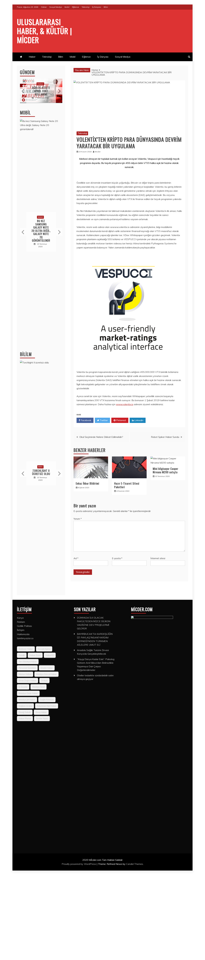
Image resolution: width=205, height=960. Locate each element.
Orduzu (44, 680)
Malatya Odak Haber (28, 693)
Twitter (103, 420)
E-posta (117, 558)
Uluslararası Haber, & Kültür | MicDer (44, 30)
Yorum (78, 518)
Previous (23, 91)
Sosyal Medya (55, 7)
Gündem (27, 72)
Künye (20, 617)
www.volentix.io (124, 404)
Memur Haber (25, 674)
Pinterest (121, 420)
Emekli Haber (47, 668)
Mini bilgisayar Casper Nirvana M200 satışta (165, 470)
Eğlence (75, 7)
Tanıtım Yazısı (42, 718)
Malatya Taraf (38, 687)
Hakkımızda (23, 634)
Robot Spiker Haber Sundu (165, 436)
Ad (76, 558)
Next (59, 91)
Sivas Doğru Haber (27, 680)
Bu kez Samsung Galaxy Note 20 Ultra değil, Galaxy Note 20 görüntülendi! (41, 230)
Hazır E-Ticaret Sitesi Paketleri (126, 485)
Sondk (22, 655)
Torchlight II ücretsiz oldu (41, 472)
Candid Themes (134, 863)
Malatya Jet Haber (27, 699)
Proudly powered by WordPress (79, 863)
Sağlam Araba (25, 706)
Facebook (85, 420)
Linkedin (138, 420)
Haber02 (50, 655)
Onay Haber (41, 712)
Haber (44, 7)
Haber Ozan (35, 655)
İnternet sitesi (158, 558)
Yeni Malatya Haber (28, 661)
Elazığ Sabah (25, 712)
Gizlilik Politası (24, 625)
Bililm (26, 354)
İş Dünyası (96, 7)
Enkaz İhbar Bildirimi (87, 483)
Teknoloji (85, 7)
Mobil (67, 7)
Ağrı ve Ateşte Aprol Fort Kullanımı (41, 91)
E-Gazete (23, 687)
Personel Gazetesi (27, 668)
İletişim (20, 629)
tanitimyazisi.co (25, 638)
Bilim (106, 7)
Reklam (21, 621)
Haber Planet (25, 718)
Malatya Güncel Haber (46, 674)
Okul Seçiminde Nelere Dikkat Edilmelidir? (101, 436)
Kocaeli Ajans (44, 649)
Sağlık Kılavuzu (47, 699)
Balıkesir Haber (26, 649)
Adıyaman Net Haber (46, 706)
